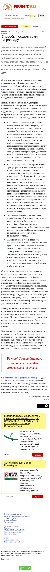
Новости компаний (11, 534)
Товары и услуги (10, 518)
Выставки (7, 528)
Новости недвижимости (13, 532)
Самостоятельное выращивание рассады (19, 377)
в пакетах (11, 242)
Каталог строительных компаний (17, 516)
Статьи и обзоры (10, 520)
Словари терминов (11, 540)
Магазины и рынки (11, 526)
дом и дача (32, 9)
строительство (18, 9)
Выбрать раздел (10, 26)
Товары (35, 26)
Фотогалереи (9, 522)
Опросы (7, 538)
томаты (4, 276)
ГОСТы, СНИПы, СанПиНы (14, 530)
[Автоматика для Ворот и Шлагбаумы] (11, 482)
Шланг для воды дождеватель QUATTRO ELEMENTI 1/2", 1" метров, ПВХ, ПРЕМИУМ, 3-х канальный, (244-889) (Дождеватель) (22, 421)
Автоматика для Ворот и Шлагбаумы (18, 464)
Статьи (25, 26)
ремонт (26, 9)
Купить (38, 455)
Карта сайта (6, 559)
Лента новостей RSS (12, 542)
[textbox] (21, 15)
